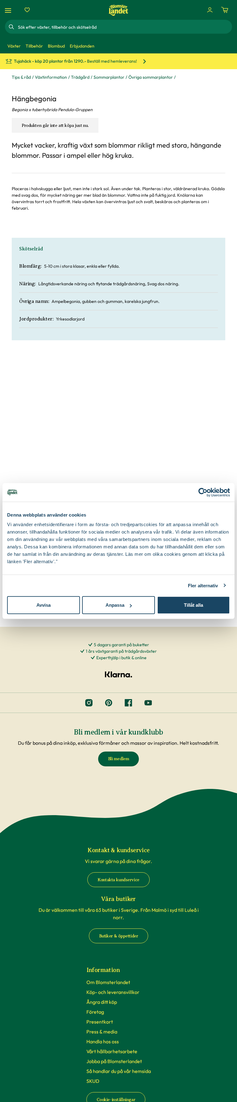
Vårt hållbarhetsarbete (111, 1051)
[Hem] (118, 10)
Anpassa (115, 605)
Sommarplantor (109, 77)
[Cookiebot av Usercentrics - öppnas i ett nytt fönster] (203, 492)
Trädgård (80, 77)
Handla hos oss (102, 1041)
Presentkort (99, 1022)
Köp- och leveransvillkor (112, 992)
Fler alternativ (203, 585)
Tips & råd (21, 77)
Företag (95, 1012)
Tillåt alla (193, 605)
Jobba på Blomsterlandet (114, 1061)
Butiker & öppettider (118, 936)
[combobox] (124, 26)
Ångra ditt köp (101, 1002)
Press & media (101, 1032)
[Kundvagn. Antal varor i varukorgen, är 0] (224, 9)
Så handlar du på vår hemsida (118, 1071)
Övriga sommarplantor (150, 77)
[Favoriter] (27, 9)
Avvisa (43, 605)
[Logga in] (209, 9)
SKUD (92, 1081)
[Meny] (9, 10)
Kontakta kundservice (118, 880)
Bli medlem (118, 758)
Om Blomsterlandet (108, 982)
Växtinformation (51, 77)
